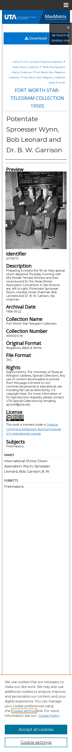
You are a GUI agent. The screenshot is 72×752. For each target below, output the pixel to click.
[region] (36, 713)
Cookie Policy (49, 716)
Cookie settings (24, 711)
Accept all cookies (36, 729)
